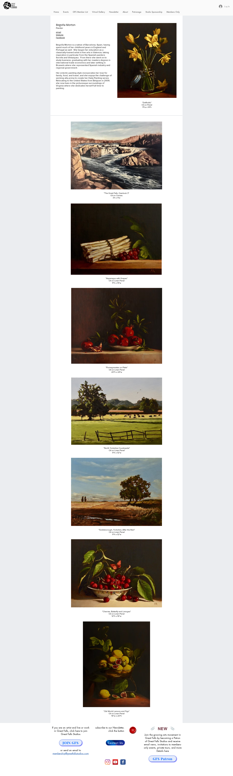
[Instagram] (107, 762)
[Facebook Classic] (123, 762)
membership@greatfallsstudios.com (71, 753)
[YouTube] (115, 762)
